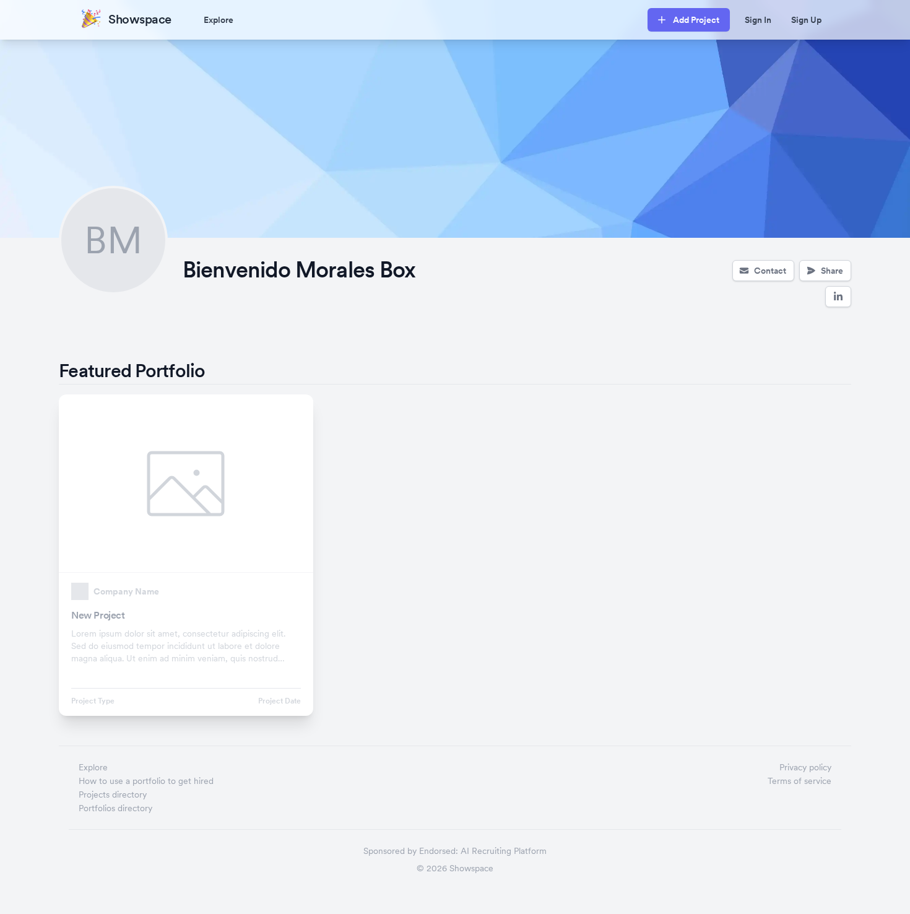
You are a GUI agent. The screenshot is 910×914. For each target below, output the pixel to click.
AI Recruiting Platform (504, 850)
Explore (218, 19)
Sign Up (806, 19)
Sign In (758, 19)
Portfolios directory (115, 808)
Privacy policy (805, 767)
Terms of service (799, 780)
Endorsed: (438, 850)
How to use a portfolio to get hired (146, 780)
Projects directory (113, 794)
